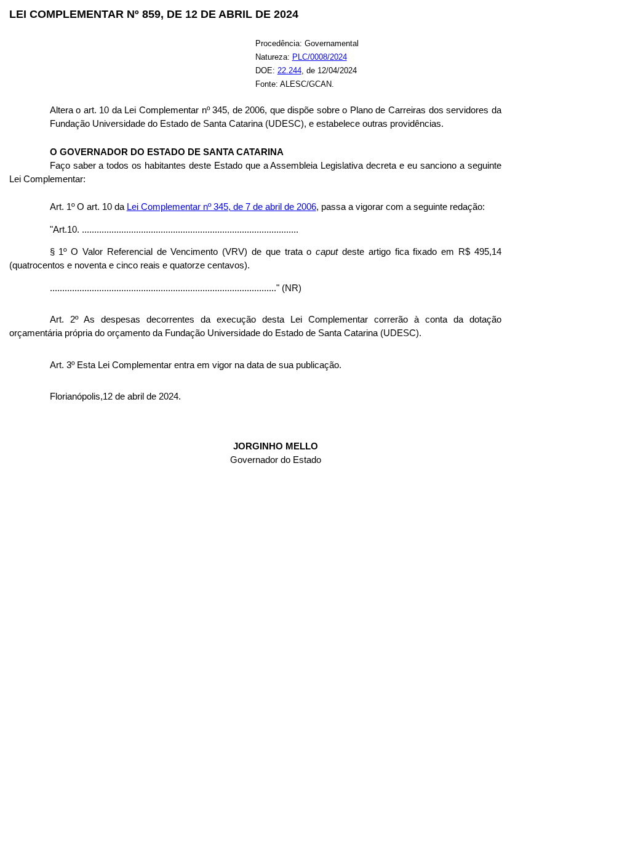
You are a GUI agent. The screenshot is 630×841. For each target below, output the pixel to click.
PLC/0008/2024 (319, 57)
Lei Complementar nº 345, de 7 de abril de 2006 (221, 207)
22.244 (289, 70)
